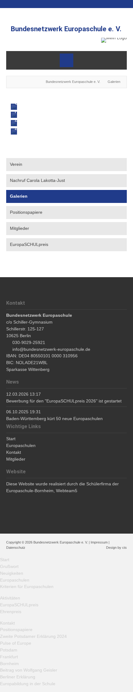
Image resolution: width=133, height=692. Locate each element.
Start (4, 559)
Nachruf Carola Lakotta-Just (37, 180)
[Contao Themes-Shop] (114, 40)
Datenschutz (15, 547)
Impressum (99, 542)
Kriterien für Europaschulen (27, 586)
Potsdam (8, 649)
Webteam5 (66, 490)
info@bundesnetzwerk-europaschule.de (51, 349)
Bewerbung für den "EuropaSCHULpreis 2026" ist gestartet (64, 400)
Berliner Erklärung (17, 676)
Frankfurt (9, 656)
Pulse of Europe (15, 643)
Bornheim (9, 663)
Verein (16, 164)
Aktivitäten (10, 597)
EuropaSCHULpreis (29, 244)
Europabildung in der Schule (27, 683)
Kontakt (7, 623)
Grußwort (9, 566)
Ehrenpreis (10, 611)
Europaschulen (14, 580)
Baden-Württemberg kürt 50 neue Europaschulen (54, 418)
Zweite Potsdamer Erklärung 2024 (33, 636)
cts (124, 547)
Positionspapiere (26, 212)
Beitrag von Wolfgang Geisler (28, 670)
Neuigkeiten (11, 573)
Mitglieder (19, 228)
